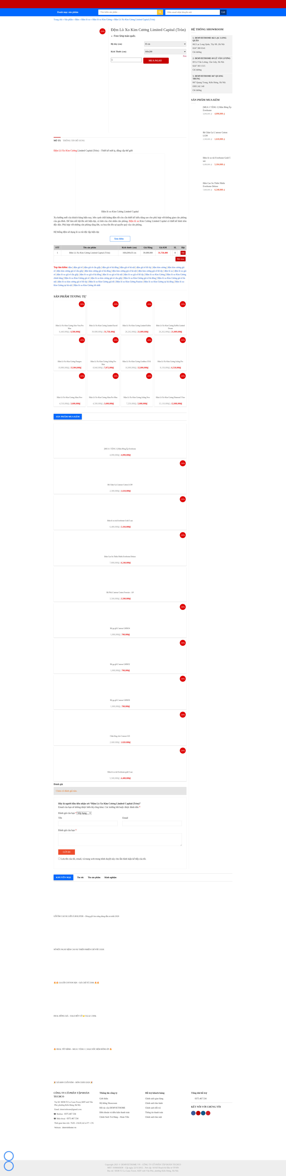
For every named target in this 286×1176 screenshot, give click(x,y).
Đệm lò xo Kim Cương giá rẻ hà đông (140, 278)
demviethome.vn (69, 1127)
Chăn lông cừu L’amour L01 (120, 736)
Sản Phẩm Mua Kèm (68, 416)
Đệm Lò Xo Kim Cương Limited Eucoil (103, 326)
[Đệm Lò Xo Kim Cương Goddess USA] (137, 347)
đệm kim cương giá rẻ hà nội (124, 271)
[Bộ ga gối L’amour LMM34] (120, 614)
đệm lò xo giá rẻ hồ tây (134, 274)
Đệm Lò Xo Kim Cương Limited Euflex (137, 326)
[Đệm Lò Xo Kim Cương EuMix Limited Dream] (170, 311)
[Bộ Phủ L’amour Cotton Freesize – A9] (120, 578)
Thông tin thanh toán (154, 1112)
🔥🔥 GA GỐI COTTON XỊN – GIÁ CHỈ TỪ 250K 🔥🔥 (76, 983)
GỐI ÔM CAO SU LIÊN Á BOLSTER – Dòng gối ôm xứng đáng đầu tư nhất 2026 (86, 916)
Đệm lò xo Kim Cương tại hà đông (159, 282)
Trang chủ (58, 19)
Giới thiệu (104, 1098)
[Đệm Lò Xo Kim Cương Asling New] (137, 383)
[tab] (57, 141)
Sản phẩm (68, 19)
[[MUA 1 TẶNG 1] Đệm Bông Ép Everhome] (120, 434)
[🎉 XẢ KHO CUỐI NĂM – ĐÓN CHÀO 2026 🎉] (143, 1064)
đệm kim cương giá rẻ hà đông (98, 271)
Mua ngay (155, 60)
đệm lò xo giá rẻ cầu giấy (67, 274)
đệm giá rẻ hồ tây (144, 267)
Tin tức (80, 877)
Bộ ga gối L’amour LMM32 (120, 664)
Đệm (77, 19)
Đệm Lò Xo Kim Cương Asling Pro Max (103, 362)
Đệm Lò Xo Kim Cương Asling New (137, 397)
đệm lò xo (168, 271)
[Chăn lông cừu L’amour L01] (120, 722)
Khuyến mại (63, 877)
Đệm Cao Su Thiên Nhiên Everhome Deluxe (120, 557)
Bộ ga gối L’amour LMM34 (120, 628)
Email (125, 818)
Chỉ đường (197, 52)
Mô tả (57, 140)
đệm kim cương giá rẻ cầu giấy (70, 271)
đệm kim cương (159, 267)
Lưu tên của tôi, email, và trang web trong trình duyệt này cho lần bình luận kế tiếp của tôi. (103, 859)
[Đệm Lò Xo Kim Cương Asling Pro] (170, 347)
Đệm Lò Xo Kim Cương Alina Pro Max (103, 397)
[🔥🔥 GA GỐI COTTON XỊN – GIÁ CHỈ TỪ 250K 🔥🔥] (143, 965)
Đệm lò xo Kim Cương (102, 19)
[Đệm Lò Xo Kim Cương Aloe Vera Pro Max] (70, 311)
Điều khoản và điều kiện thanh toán (114, 1112)
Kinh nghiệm (110, 877)
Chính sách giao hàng (154, 1098)
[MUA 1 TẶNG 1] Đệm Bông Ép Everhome (120, 449)
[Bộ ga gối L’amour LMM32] (120, 650)
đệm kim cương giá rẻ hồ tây (150, 271)
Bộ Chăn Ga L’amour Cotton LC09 (120, 485)
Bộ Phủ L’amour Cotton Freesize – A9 (120, 592)
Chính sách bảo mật (153, 1117)
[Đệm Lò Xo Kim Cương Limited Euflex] (137, 311)
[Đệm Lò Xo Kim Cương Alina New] (70, 383)
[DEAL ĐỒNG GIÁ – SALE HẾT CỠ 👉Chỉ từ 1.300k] (143, 998)
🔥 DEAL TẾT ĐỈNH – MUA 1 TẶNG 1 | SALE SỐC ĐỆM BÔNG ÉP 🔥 (83, 1049)
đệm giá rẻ (78, 267)
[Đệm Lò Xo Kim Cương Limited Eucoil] (103, 311)
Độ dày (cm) (116, 44)
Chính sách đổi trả (153, 1108)
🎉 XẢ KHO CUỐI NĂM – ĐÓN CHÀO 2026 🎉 (73, 1082)
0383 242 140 (198, 86)
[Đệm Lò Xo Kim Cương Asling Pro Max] (103, 347)
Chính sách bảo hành (154, 1103)
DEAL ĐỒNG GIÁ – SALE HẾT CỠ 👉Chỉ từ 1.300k (75, 1016)
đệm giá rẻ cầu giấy (92, 267)
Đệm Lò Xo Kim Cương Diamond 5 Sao (170, 397)
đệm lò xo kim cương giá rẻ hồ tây (72, 282)
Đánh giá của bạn (67, 813)
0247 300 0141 (199, 48)
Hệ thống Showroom (108, 1103)
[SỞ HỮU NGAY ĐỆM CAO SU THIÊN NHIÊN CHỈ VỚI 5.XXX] (143, 932)
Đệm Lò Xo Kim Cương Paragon (69, 361)
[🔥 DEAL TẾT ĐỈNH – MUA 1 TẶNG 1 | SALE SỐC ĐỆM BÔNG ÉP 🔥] (143, 1031)
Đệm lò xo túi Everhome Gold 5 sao (120, 521)
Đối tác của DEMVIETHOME (112, 1108)
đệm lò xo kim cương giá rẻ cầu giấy (106, 278)
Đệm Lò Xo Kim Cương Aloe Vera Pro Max (70, 327)
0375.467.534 (70, 1114)
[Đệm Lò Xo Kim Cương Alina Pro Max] (103, 383)
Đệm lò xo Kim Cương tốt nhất (87, 285)
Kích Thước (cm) (118, 52)
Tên (60, 818)
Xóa (184, 56)
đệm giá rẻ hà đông (110, 267)
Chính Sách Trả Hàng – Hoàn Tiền (114, 1117)
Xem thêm (119, 239)
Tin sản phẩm (94, 877)
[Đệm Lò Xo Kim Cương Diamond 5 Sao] (170, 383)
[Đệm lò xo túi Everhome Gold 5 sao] (120, 506)
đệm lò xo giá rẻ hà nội (112, 274)
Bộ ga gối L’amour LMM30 (120, 700)
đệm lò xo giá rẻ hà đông (90, 274)
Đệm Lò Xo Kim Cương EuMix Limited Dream (170, 327)
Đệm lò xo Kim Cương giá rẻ (76, 278)
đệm (70, 267)
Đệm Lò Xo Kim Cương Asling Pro (170, 361)
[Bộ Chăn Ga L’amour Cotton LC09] (120, 470)
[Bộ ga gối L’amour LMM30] (120, 686)
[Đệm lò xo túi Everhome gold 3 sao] (120, 758)
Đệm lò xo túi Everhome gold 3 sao (120, 772)
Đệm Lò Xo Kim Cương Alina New (69, 397)
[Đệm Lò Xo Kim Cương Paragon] (70, 347)
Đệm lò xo (85, 19)
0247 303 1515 (199, 66)
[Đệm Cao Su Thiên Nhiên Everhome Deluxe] (120, 542)
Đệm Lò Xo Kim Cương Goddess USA (137, 361)
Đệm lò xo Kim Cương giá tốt (101, 282)
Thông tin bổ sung (74, 140)
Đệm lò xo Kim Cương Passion (129, 282)
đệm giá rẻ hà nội (127, 267)
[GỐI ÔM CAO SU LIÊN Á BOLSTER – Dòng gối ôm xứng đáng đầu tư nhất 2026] (143, 898)
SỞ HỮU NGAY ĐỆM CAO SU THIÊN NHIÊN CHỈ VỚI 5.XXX (79, 949)
